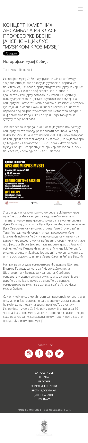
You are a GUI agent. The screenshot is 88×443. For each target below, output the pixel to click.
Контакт (44, 399)
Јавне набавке (44, 395)
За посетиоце (44, 372)
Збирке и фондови (44, 386)
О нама (44, 377)
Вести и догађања (44, 390)
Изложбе (44, 381)
